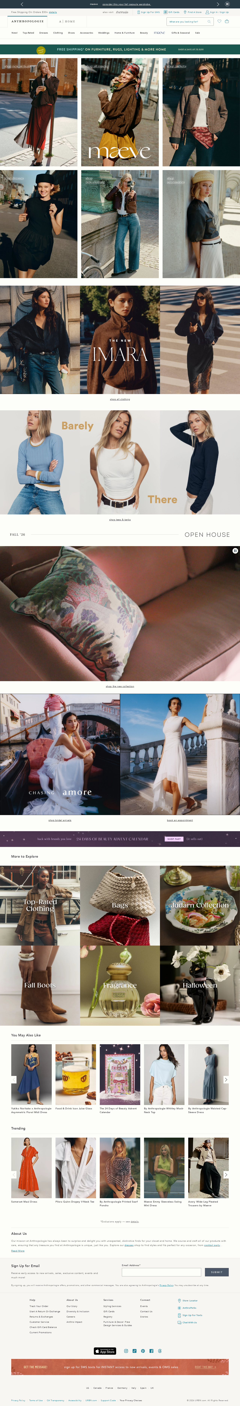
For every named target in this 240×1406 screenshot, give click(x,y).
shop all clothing (120, 399)
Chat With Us (190, 1322)
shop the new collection (120, 686)
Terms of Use (36, 1400)
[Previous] (14, 1080)
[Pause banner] (227, 4)
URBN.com (91, 1400)
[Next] (225, 1080)
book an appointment (180, 820)
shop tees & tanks (120, 519)
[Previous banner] (22, 4)
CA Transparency (55, 1400)
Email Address (130, 1265)
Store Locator (190, 1300)
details (53, 12)
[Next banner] (218, 4)
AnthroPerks (189, 1308)
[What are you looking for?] (209, 22)
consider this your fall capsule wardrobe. (127, 4)
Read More (17, 1250)
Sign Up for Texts (192, 1315)
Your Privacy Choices (131, 1400)
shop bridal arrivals (60, 820)
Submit (217, 1272)
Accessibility (75, 1400)
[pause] (235, 551)
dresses (129, 1245)
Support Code (108, 1400)
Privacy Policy (166, 1285)
